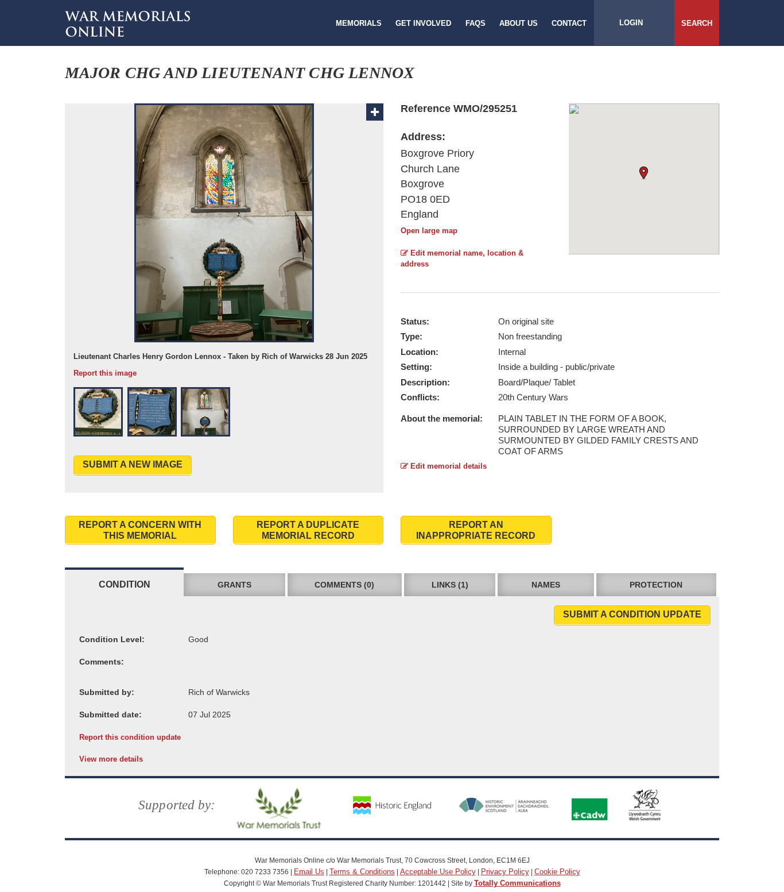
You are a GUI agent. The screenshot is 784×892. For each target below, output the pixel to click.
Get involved (423, 23)
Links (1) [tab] (450, 584)
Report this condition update (130, 737)
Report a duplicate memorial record (308, 530)
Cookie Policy (557, 871)
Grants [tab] (234, 584)
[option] (224, 241)
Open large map (429, 230)
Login (631, 22)
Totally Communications (517, 883)
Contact (569, 23)
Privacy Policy (505, 871)
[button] (98, 412)
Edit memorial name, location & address (462, 258)
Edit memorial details (447, 466)
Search (696, 23)
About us (518, 23)
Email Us (309, 871)
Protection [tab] (656, 584)
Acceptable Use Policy (438, 871)
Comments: (101, 661)
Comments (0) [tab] (344, 584)
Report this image (105, 373)
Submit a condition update (632, 614)
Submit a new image (133, 464)
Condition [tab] (124, 584)
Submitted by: (106, 692)
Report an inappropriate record (475, 530)
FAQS (475, 23)
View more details (111, 759)
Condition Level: (112, 639)
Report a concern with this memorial (140, 530)
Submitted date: (110, 714)
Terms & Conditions (362, 871)
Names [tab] (545, 584)
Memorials (359, 23)
